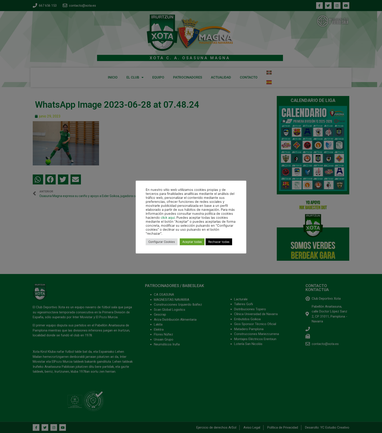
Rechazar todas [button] (218, 241)
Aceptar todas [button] (192, 241)
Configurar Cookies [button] (161, 241)
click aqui (168, 218)
